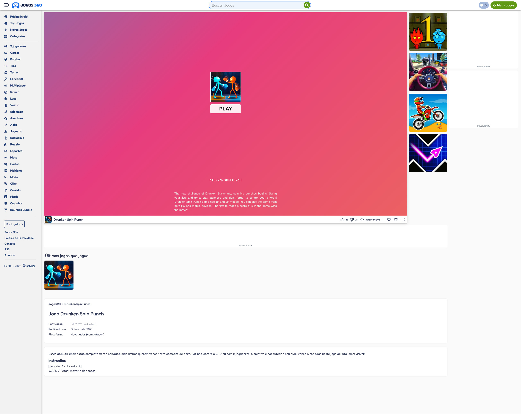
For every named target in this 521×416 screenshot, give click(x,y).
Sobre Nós (11, 232)
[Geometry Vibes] (428, 153)
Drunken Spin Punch (77, 304)
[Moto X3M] (428, 112)
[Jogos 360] (27, 5)
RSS (7, 249)
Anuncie (10, 255)
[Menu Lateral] (6, 5)
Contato (10, 243)
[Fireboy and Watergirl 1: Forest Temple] (428, 31)
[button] (389, 219)
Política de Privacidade (19, 237)
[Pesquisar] (307, 5)
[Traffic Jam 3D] (428, 72)
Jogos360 (55, 304)
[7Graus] (29, 266)
